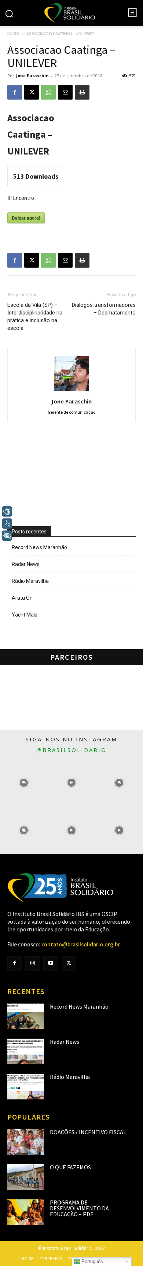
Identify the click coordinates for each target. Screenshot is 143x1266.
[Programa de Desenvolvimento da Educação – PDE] (25, 1212)
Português (91, 1261)
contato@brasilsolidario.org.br (80, 944)
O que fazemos (70, 1167)
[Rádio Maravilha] (25, 1086)
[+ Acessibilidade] (7, 535)
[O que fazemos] (25, 1177)
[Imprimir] (82, 92)
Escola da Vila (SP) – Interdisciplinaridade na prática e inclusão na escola (34, 316)
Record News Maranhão (39, 547)
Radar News (26, 564)
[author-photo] (71, 391)
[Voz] (7, 523)
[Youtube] (50, 963)
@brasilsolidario (71, 749)
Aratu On (22, 598)
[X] (31, 92)
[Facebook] (14, 92)
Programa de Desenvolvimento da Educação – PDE (79, 1208)
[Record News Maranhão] (25, 1016)
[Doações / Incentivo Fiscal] (25, 1142)
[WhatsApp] (48, 92)
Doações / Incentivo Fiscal (88, 1132)
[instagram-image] (24, 783)
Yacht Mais (24, 615)
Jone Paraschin (32, 75)
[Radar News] (25, 1051)
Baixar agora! (26, 218)
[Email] (65, 92)
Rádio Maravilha (30, 581)
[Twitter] (69, 963)
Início (13, 33)
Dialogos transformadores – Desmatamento (104, 309)
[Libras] (7, 511)
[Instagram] (32, 963)
